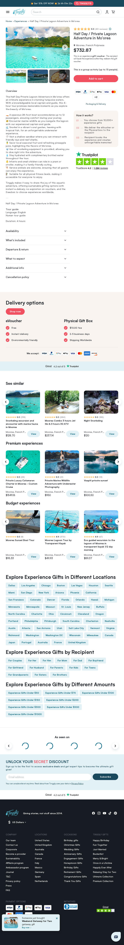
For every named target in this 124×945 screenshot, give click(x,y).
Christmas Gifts (72, 844)
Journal (10, 872)
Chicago (46, 585)
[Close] (57, 923)
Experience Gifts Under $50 (23, 692)
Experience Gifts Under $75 (60, 692)
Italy (37, 863)
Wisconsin (74, 635)
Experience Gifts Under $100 (98, 692)
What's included (15, 240)
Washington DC (54, 635)
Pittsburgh (50, 621)
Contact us (12, 844)
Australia (43, 642)
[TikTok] (110, 813)
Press (9, 885)
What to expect (15, 258)
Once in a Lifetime (102, 863)
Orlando (80, 599)
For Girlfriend (15, 667)
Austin (12, 628)
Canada (109, 635)
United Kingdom (77, 642)
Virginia (110, 628)
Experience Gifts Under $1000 (25, 714)
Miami (11, 592)
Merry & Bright (100, 858)
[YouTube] (104, 813)
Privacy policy (13, 881)
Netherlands (41, 881)
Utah (59, 628)
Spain (38, 876)
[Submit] (98, 12)
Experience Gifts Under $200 (62, 700)
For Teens (90, 667)
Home (9, 21)
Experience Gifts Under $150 (24, 700)
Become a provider (16, 853)
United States (42, 840)
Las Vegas (76, 585)
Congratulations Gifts (75, 876)
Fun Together (100, 844)
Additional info (15, 267)
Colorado (35, 599)
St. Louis (66, 606)
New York (44, 592)
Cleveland (83, 613)
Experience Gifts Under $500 (63, 707)
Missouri (50, 606)
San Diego (26, 592)
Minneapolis (32, 606)
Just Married (99, 849)
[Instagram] (99, 813)
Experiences (21, 21)
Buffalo (100, 606)
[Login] (107, 12)
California (91, 592)
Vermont (95, 628)
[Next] (65, 47)
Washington (32, 635)
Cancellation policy (17, 277)
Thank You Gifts (72, 881)
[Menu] (8, 12)
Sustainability (13, 858)
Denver (51, 599)
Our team (11, 840)
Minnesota (14, 606)
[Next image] (68, 76)
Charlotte (36, 613)
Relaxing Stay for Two (104, 872)
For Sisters (40, 674)
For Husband (37, 667)
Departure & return (17, 249)
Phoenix (74, 592)
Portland (13, 621)
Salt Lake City (76, 628)
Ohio (51, 613)
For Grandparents (18, 674)
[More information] (110, 29)
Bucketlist (98, 853)
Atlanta (26, 628)
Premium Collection (103, 881)
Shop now (15, 311)
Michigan (109, 599)
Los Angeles (28, 585)
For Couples (15, 660)
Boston (61, 585)
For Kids (73, 667)
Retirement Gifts (72, 872)
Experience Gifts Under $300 (24, 707)
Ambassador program (17, 867)
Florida (65, 599)
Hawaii (94, 599)
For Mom (62, 660)
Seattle (109, 585)
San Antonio (43, 628)
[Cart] (113, 12)
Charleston (92, 621)
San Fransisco (16, 599)
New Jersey (83, 606)
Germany (39, 872)
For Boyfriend (95, 660)
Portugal (26, 642)
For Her (32, 660)
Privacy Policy (77, 783)
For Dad (77, 660)
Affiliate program (14, 863)
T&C (8, 876)
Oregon (99, 613)
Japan (11, 642)
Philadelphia (31, 621)
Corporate (11, 849)
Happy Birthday (101, 840)
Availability (12, 231)
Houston (93, 585)
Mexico (38, 867)
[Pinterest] (115, 813)
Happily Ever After (102, 867)
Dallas (11, 585)
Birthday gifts (71, 840)
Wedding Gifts (71, 849)
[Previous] (6, 402)
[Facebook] (93, 813)
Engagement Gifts (73, 858)
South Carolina (71, 621)
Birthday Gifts (71, 867)
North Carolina (16, 613)
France (58, 642)
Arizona (59, 592)
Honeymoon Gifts (73, 863)
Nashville (110, 621)
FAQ (8, 890)
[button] (116, 937)
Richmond (13, 635)
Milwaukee (92, 635)
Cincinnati (65, 613)
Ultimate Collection (103, 876)
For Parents (56, 667)
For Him (47, 660)
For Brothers (60, 674)
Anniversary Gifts (73, 853)
